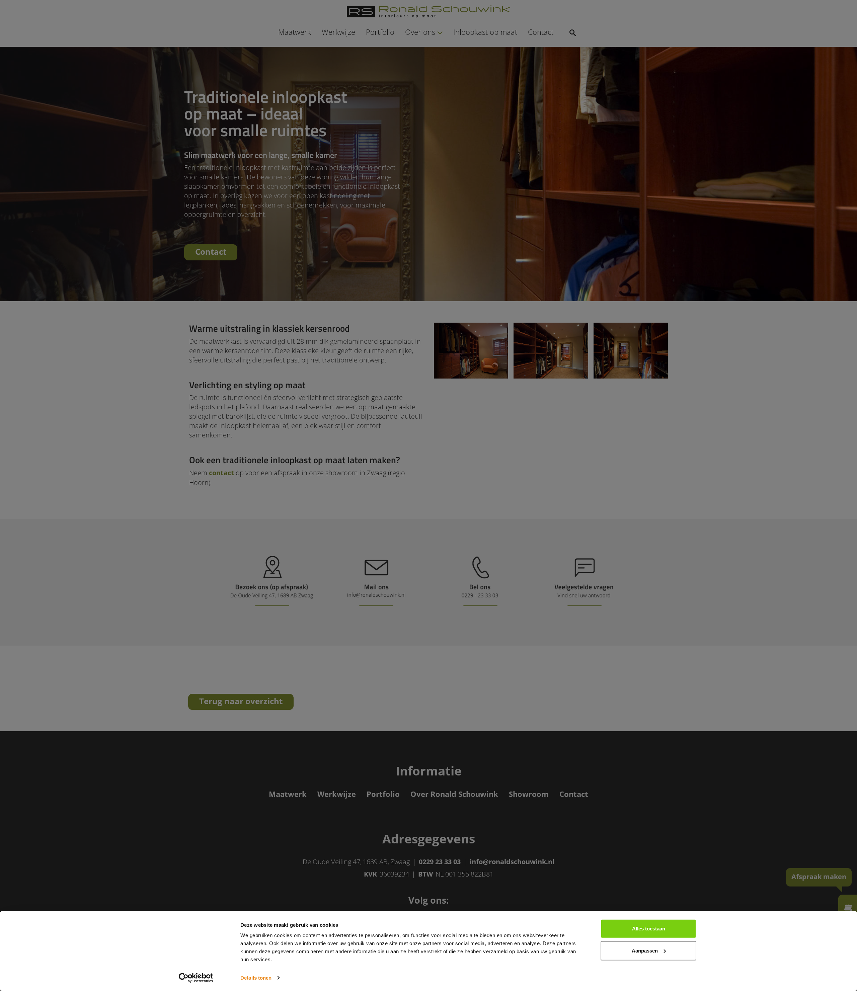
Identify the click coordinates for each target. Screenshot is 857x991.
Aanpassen (645, 950)
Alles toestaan (648, 928)
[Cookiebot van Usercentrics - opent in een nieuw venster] (196, 978)
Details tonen (255, 978)
